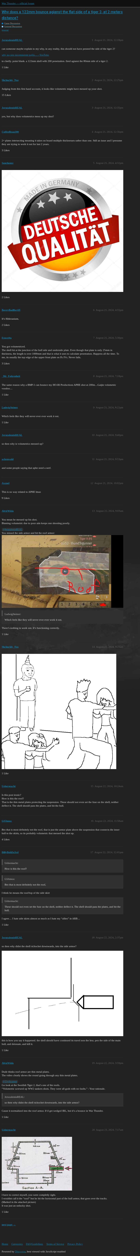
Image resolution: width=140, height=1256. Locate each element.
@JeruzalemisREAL (12, 529)
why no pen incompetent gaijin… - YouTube (25, 55)
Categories (17, 1244)
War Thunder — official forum (18, 3)
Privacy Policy (75, 1244)
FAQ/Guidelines (34, 1244)
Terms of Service (55, 1244)
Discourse (20, 1251)
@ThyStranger (10, 1081)
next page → (9, 1224)
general (5, 30)
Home (5, 1244)
